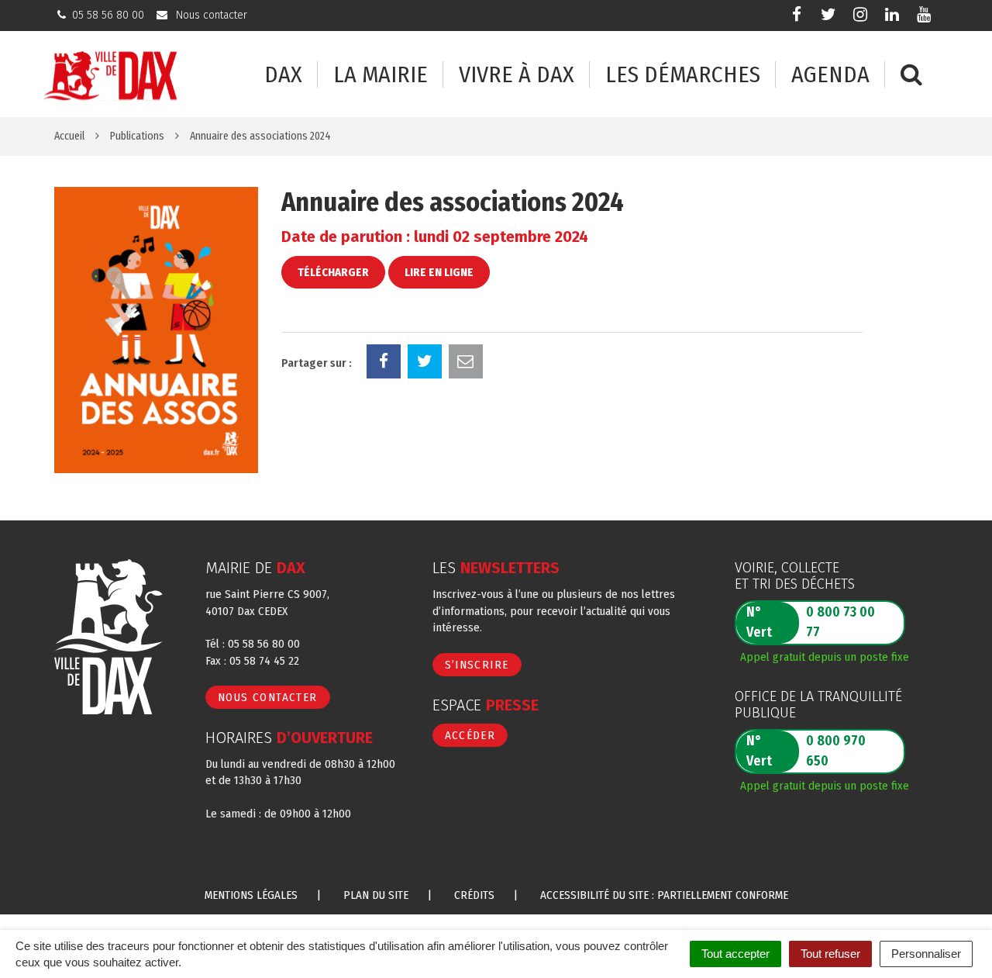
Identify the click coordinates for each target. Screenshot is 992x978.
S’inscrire (477, 665)
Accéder (470, 735)
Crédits (474, 895)
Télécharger (333, 272)
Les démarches (682, 74)
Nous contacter (268, 697)
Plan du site (375, 895)
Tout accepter (735, 953)
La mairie (380, 74)
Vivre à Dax (516, 74)
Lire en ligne (439, 272)
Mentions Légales (251, 895)
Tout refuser (830, 953)
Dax (283, 74)
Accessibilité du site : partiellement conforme (664, 895)
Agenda (830, 74)
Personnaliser (926, 953)
